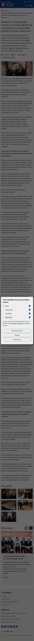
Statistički (8, 313)
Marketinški (8, 317)
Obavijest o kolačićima (17, 323)
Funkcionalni (9, 310)
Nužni (7, 306)
